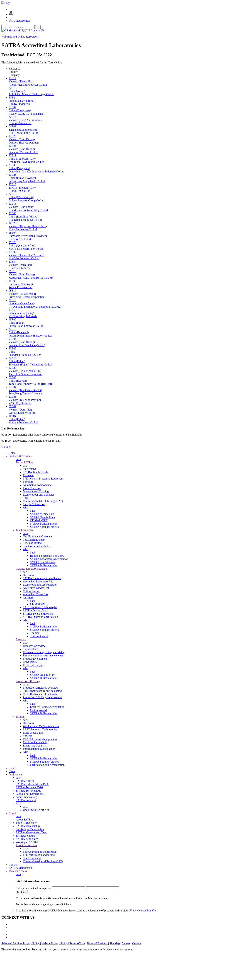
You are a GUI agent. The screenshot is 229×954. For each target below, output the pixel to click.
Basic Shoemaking (26, 797)
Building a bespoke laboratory (47, 555)
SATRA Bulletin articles (43, 523)
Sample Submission (34, 504)
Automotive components (37, 484)
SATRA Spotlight (26, 800)
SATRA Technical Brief (29, 787)
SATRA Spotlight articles (44, 526)
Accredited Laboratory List (38, 581)
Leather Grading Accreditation (40, 584)
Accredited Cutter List (35, 594)
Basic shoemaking (33, 732)
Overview (28, 575)
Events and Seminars (35, 745)
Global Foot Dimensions (29, 793)
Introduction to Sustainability (39, 748)
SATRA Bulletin (25, 780)
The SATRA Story (26, 822)
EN (21, 30)
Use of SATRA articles (36, 809)
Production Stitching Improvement (42, 697)
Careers (126, 943)
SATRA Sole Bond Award (38, 613)
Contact (13, 864)
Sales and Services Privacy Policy (20, 943)
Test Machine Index (34, 539)
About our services (26, 845)
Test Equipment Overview (38, 536)
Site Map (114, 943)
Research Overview (34, 645)
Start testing (29, 468)
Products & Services (20, 456)
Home (12, 452)
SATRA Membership (42, 513)
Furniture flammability (35, 742)
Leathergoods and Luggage (38, 494)
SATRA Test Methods (35, 472)
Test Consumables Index (37, 546)
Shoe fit (27, 735)
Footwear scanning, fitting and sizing (44, 652)
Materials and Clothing (36, 491)
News (12, 771)
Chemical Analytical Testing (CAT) (43, 501)
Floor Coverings (32, 488)
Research (21, 639)
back (18, 459)
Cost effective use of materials (40, 694)
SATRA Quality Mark (42, 517)
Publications (15, 774)
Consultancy (30, 661)
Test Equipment (24, 530)
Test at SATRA (24, 462)
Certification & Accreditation (32, 568)
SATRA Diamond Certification (40, 616)
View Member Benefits (143, 910)
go (38, 27)
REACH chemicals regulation (40, 739)
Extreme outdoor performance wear (43, 655)
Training (35, 632)
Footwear (28, 475)
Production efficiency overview (40, 687)
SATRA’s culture (25, 835)
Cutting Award (31, 591)
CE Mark (28, 597)
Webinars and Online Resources (19, 36)
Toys (25, 497)
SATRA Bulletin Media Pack (32, 784)
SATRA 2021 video (27, 838)
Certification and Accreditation (47, 764)
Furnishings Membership (30, 829)
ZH (42, 30)
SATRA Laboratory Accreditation (49, 558)
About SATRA (24, 819)
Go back (6, 446)
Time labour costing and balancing (42, 690)
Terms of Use (77, 943)
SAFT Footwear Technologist (40, 607)
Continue (21, 892)
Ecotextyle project (33, 665)
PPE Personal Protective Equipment (43, 478)
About (12, 813)
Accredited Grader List (36, 587)
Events (12, 768)
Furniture (28, 481)
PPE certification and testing (39, 854)
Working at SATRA (27, 842)
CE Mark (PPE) (39, 520)
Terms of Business (97, 943)
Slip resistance (31, 649)
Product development (35, 658)
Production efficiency (28, 681)
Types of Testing (32, 542)
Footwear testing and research (40, 851)
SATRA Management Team (31, 832)
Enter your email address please (33, 888)
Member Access (18, 871)
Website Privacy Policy (55, 943)
